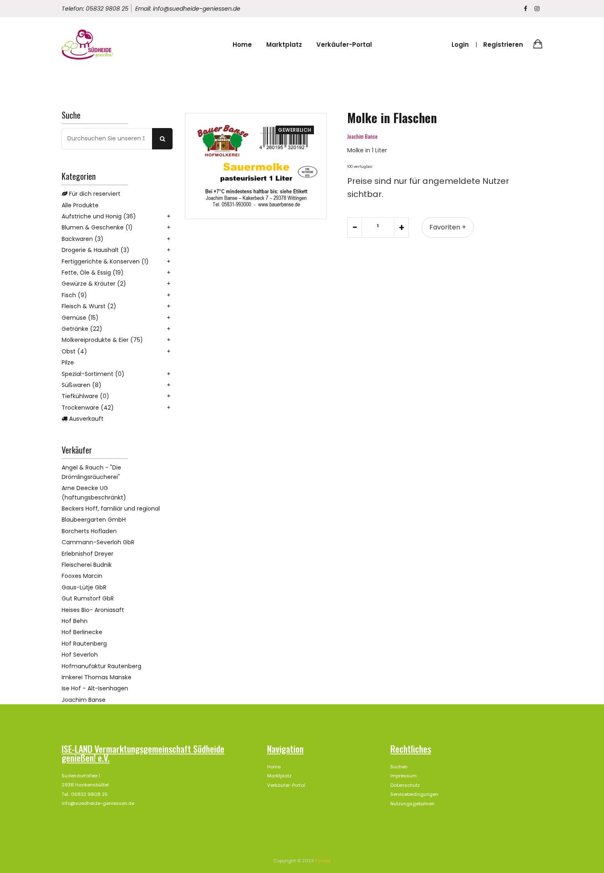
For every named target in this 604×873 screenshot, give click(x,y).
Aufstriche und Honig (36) (99, 216)
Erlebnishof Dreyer (87, 554)
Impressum (403, 775)
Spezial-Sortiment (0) (93, 374)
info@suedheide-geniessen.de (98, 803)
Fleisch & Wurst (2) (89, 306)
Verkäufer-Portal (344, 44)
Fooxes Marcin (82, 576)
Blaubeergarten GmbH (94, 520)
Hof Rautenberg (84, 643)
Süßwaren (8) (81, 385)
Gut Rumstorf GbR (88, 598)
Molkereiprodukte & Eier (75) (102, 340)
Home (242, 44)
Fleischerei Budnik (87, 565)
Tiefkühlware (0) (85, 396)
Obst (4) (74, 351)
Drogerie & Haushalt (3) (95, 250)
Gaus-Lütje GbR (84, 587)
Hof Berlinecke (82, 632)
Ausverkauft (85, 419)
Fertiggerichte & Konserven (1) (105, 261)
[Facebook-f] (525, 9)
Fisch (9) (74, 295)
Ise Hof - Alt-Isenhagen (95, 688)
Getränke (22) (82, 329)
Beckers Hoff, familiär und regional (111, 508)
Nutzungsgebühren (412, 803)
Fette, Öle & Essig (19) (93, 272)
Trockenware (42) (88, 407)
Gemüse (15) (80, 318)
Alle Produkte (80, 205)
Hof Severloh (80, 655)
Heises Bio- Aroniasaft (93, 610)
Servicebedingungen (414, 794)
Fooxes (323, 860)
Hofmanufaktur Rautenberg (101, 666)
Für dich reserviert (93, 194)
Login (460, 44)
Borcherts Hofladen (89, 531)
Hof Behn (75, 621)
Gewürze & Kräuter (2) (94, 284)
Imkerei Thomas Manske (96, 677)
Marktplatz (284, 44)
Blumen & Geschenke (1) (97, 227)
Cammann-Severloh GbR (98, 542)
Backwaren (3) (83, 239)
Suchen (399, 766)
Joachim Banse (84, 700)
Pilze (68, 362)
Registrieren (503, 44)
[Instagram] (537, 9)
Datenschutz (405, 785)
